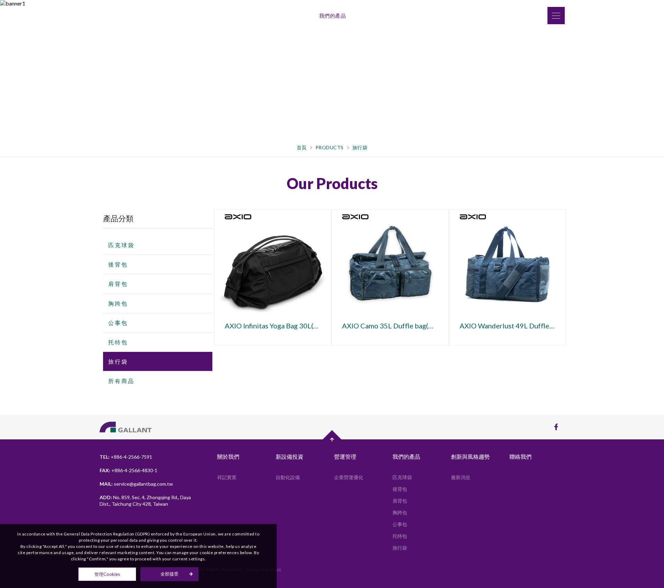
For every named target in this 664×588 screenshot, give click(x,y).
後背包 (118, 264)
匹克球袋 (121, 245)
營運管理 (300, 15)
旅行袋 (360, 147)
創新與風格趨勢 (372, 15)
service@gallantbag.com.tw (143, 484)
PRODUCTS (329, 147)
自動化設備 (288, 477)
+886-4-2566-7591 (131, 457)
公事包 (118, 322)
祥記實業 (227, 477)
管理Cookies (107, 574)
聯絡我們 (410, 15)
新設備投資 (268, 15)
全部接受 (169, 574)
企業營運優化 (348, 477)
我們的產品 (332, 15)
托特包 (118, 342)
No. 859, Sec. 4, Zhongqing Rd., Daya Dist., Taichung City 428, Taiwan (145, 500)
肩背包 (118, 283)
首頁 (302, 147)
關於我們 (236, 15)
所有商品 (121, 380)
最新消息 (460, 477)
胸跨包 (118, 303)
